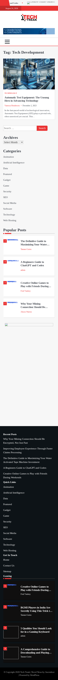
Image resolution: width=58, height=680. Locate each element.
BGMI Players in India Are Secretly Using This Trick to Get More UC (36, 610)
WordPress (34, 675)
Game (6, 185)
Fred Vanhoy (26, 291)
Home (6, 560)
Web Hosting (9, 220)
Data (5, 168)
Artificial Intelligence (13, 162)
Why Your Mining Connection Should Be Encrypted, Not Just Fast (34, 307)
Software (7, 209)
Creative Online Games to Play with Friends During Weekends (35, 286)
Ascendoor (49, 672)
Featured (7, 174)
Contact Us (8, 565)
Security (7, 191)
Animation (8, 157)
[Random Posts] (47, 41)
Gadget (6, 180)
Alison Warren (26, 312)
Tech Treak (25, 672)
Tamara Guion (26, 249)
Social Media (9, 203)
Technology (11, 93)
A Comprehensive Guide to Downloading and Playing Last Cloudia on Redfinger (35, 652)
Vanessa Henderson (12, 105)
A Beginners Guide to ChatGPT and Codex (24, 468)
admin (23, 270)
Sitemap (7, 571)
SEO (5, 197)
